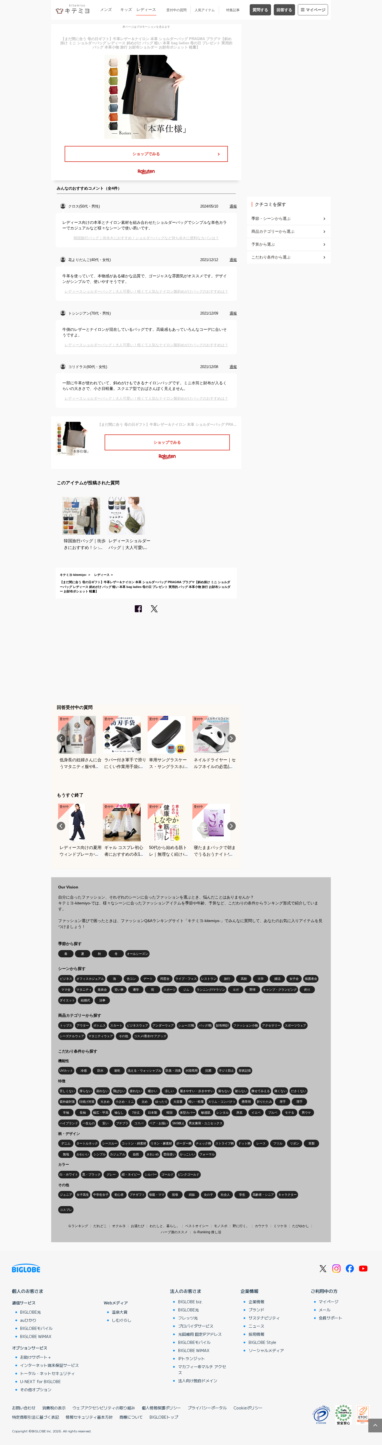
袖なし (119, 1112)
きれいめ (153, 1154)
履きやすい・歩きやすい (197, 1091)
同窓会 (164, 978)
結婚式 (85, 1000)
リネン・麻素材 (161, 1143)
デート (148, 978)
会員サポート (330, 1318)
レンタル (222, 1112)
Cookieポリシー (248, 1408)
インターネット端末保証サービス (49, 1365)
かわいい (83, 1154)
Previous (61, 738)
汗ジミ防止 (226, 1070)
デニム (65, 1143)
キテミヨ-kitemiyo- (73, 574)
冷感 (84, 1070)
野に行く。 (241, 1226)
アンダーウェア (163, 1025)
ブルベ (272, 1112)
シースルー (109, 1143)
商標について (131, 1417)
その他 (123, 1036)
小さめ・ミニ (124, 1101)
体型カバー (187, 1112)
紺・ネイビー (131, 1174)
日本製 (152, 1112)
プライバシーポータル (207, 1408)
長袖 (83, 1112)
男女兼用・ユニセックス (206, 1123)
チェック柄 (203, 1143)
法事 (102, 1000)
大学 (261, 978)
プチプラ (122, 1123)
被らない (241, 1091)
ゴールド (167, 1174)
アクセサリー (271, 1025)
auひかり (28, 1320)
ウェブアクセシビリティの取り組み (103, 1408)
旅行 (227, 978)
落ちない (224, 1091)
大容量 (178, 1101)
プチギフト (137, 1194)
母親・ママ (156, 1194)
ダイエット (67, 1000)
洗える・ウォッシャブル (144, 1070)
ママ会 (65, 989)
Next (231, 738)
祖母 (175, 1194)
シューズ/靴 (186, 1025)
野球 (252, 989)
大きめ (105, 1101)
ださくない (298, 1091)
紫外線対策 (67, 1101)
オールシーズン (137, 953)
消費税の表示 (54, 1408)
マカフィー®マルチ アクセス (202, 1369)
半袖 (66, 1112)
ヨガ (236, 989)
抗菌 (208, 1070)
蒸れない (102, 1091)
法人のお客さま (185, 1291)
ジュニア (66, 1194)
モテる (289, 1112)
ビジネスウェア (137, 1025)
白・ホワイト (69, 1174)
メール (325, 1310)
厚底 (239, 1112)
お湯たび (137, 1226)
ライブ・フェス (186, 978)
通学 (136, 989)
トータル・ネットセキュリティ (47, 1373)
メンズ (106, 9)
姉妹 (192, 1194)
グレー (111, 1174)
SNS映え (178, 1123)
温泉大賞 (120, 1312)
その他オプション (35, 1389)
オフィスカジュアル (90, 978)
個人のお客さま (27, 1291)
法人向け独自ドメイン (197, 1380)
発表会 (102, 989)
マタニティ (84, 989)
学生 (242, 1194)
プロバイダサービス (195, 1326)
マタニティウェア (100, 1036)
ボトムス (99, 1025)
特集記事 (233, 10)
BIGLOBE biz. (190, 1301)
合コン (131, 978)
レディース (146, 9)
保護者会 (311, 978)
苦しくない (67, 1091)
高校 (244, 978)
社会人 (225, 1194)
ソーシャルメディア (266, 1350)
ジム (186, 989)
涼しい (169, 1091)
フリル (277, 1143)
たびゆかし (300, 1226)
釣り (307, 989)
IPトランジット (191, 1358)
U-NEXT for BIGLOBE (40, 1381)
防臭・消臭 (173, 1070)
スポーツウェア (295, 1025)
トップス (66, 1025)
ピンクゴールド (188, 1174)
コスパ (138, 1123)
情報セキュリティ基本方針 (89, 1417)
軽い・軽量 (196, 1101)
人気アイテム (205, 10)
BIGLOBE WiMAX (35, 1336)
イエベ (256, 1112)
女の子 (208, 1194)
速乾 (117, 1070)
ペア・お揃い (158, 1123)
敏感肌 (205, 1112)
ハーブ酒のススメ (174, 1232)
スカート (116, 1025)
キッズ (126, 9)
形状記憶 (245, 1070)
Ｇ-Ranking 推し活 (207, 1232)
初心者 (119, 1194)
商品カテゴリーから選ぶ (272, 231)
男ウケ (306, 1112)
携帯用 (246, 1101)
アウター (83, 1025)
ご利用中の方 (324, 1291)
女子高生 (83, 1194)
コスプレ (66, 1209)
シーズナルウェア (72, 1036)
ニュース (256, 1326)
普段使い (169, 1154)
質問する (260, 10)
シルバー (151, 1174)
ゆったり (161, 1101)
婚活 (277, 978)
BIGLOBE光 (30, 1312)
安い (105, 1123)
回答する (284, 10)
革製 (311, 1143)
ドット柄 (244, 1143)
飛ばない (119, 1091)
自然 (136, 1154)
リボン (294, 1143)
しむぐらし (121, 1320)
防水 (100, 1070)
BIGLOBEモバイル (36, 1328)
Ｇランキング (78, 1226)
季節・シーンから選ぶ (271, 218)
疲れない (136, 1091)
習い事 (119, 989)
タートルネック (87, 1143)
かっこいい (187, 1154)
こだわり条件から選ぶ (271, 257)
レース (261, 1143)
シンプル (99, 1154)
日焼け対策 (87, 1101)
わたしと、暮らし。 (165, 1226)
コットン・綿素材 (134, 1143)
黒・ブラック (91, 1174)
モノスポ (220, 1226)
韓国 (169, 1112)
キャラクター (287, 1194)
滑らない (85, 1091)
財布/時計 (222, 1025)
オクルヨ (119, 1226)
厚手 (283, 1101)
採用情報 (256, 1334)
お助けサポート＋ (35, 1357)
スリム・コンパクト (222, 1101)
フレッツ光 (188, 1318)
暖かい (152, 1091)
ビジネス (66, 978)
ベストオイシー (197, 1226)
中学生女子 (101, 1194)
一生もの (88, 1123)
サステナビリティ (264, 1318)
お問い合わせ (24, 1408)
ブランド (256, 1310)
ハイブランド (69, 1123)
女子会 (294, 978)
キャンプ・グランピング (280, 989)
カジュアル (117, 1154)
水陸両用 (191, 1070)
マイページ (316, 10)
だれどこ (100, 1226)
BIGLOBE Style (262, 1342)
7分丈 (136, 1112)
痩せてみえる (260, 1091)
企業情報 (249, 1291)
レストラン (208, 978)
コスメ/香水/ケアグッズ (150, 1036)
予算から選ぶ (263, 244)
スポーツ (169, 989)
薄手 (299, 1101)
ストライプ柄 (224, 1143)
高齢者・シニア (263, 1194)
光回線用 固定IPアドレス (200, 1334)
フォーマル (207, 1154)
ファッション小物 (245, 1025)
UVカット (66, 1070)
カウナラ (261, 1226)
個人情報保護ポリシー (161, 1408)
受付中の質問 (176, 10)
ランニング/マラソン (211, 989)
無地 (66, 1154)
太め (145, 1101)
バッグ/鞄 (205, 1025)
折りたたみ (264, 1101)
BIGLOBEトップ (164, 1417)
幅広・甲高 (101, 1112)
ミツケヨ (280, 1226)
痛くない (280, 1091)
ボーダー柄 (184, 1143)
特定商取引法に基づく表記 (35, 1417)
